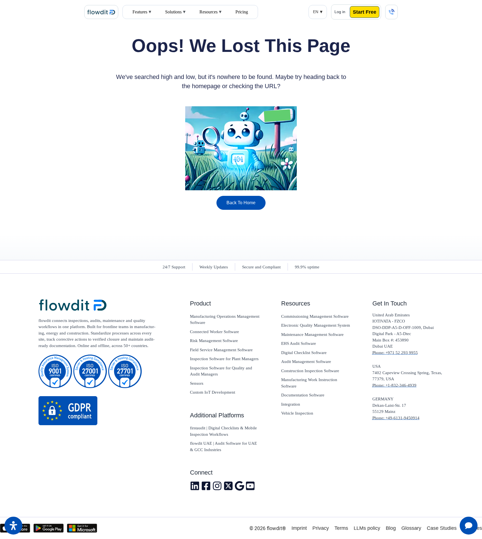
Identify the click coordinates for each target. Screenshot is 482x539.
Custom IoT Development (212, 392)
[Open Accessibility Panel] (13, 526)
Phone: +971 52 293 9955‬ (395, 352)
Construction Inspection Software (310, 371)
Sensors (196, 383)
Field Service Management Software (221, 350)
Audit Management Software (306, 361)
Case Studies (442, 528)
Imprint (299, 528)
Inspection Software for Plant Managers (224, 359)
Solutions (173, 11)
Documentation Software (302, 395)
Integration (290, 404)
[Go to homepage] (97, 306)
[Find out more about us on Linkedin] (195, 486)
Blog (391, 528)
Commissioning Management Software (315, 316)
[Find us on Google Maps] (239, 486)
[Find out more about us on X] (228, 486)
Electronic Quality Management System (315, 325)
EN (315, 11)
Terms (341, 528)
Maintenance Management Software (312, 334)
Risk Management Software (214, 340)
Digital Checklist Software (304, 352)
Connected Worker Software (214, 331)
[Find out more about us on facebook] (206, 486)
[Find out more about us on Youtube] (251, 486)
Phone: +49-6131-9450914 (396, 418)
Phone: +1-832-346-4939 (394, 385)
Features (139, 11)
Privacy (320, 528)
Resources (208, 11)
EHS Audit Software (298, 343)
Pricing (241, 11)
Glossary (411, 528)
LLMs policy (367, 528)
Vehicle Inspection (297, 413)
